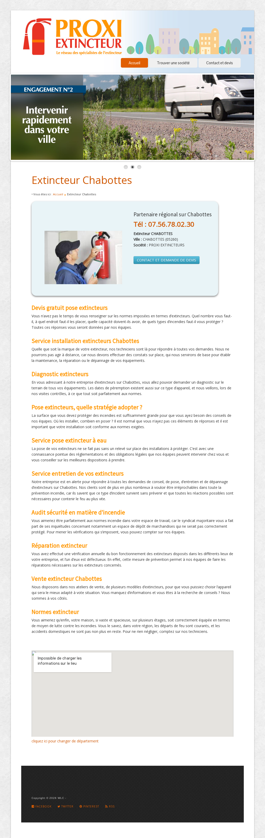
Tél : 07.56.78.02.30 (164, 224)
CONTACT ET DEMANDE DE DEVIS (166, 259)
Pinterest (90, 806)
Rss (111, 806)
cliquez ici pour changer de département (65, 741)
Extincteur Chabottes (82, 180)
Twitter (66, 806)
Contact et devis (219, 62)
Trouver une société (173, 62)
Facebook (42, 806)
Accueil (134, 62)
